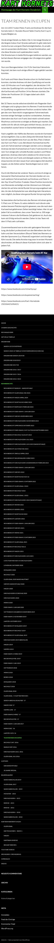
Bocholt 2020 (9, 575)
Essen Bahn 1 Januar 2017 (14, 724)
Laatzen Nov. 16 (10, 733)
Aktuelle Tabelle (8, 337)
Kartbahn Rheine (11, 840)
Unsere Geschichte (9, 328)
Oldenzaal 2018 (10, 691)
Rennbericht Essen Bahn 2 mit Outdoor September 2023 (26, 430)
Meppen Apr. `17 (10, 710)
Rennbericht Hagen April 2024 (16, 398)
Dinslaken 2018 (10, 682)
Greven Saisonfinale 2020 (14, 584)
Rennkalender (7, 332)
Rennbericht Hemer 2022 (14, 505)
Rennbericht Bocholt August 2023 (18, 435)
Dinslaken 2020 (10, 570)
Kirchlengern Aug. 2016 (13, 752)
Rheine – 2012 (9, 808)
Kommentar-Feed (8, 924)
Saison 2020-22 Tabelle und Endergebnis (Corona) (24, 351)
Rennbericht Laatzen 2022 (14, 519)
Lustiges (4, 761)
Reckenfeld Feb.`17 (11, 719)
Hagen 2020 (8, 589)
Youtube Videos (7, 850)
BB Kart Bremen (10, 845)
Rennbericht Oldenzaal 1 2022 (16, 495)
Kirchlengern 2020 (11, 598)
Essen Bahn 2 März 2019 (13, 654)
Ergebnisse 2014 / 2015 (12, 379)
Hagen (6, 836)
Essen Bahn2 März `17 (12, 714)
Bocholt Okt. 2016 (11, 742)
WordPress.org (7, 928)
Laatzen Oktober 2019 (12, 621)
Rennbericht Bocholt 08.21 (15, 547)
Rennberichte (7, 384)
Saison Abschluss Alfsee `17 (15, 700)
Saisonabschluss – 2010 (13, 817)
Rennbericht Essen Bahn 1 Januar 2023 (19, 467)
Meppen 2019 (9, 649)
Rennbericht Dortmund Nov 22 (16, 477)
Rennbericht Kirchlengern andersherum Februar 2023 (26, 463)
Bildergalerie (7, 775)
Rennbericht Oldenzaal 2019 (15, 635)
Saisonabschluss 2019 (12, 780)
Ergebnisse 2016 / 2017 (12, 370)
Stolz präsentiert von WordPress (19, 940)
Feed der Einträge (8, 919)
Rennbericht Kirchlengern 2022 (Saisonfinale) (23, 500)
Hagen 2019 (8, 645)
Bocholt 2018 (9, 686)
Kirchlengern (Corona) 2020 (15, 593)
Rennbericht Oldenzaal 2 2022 (16, 486)
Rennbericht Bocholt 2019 (14, 631)
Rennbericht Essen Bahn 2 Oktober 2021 (20, 537)
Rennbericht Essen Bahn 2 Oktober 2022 (20, 481)
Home (3, 323)
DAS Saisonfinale (10, 766)
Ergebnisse (5, 342)
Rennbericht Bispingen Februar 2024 (18, 407)
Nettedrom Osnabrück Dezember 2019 (19, 612)
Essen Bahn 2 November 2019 (15, 617)
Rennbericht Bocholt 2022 (14, 491)
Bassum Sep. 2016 (10, 747)
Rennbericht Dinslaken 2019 (15, 626)
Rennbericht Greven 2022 (14, 472)
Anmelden (5, 915)
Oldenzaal (8, 826)
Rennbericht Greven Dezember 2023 (18, 416)
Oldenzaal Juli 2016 (12, 756)
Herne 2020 (8, 603)
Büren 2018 (8, 677)
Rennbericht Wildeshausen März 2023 (19, 458)
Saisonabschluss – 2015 (13, 789)
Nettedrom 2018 (10, 668)
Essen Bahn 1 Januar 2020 (14, 607)
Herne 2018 (8, 672)
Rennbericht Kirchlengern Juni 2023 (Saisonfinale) (24, 444)
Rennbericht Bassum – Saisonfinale (18, 388)
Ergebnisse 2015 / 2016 (12, 374)
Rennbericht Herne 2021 (13, 533)
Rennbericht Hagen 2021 (14, 551)
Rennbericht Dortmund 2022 (15, 514)
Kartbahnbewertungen (11, 822)
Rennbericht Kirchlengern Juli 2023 (18, 439)
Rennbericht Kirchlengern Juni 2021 (19, 556)
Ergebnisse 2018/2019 (12, 360)
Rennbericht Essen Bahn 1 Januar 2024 (19, 411)
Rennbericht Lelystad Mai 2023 (16, 449)
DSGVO (4, 864)
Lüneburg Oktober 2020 (13, 565)
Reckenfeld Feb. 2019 (12, 658)
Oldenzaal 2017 (10, 784)
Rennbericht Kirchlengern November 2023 (21, 421)
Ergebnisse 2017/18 (11, 365)
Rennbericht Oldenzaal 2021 (15, 542)
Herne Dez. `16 (9, 728)
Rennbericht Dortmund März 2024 (18, 402)
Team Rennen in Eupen (13, 738)
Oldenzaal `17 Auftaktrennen (16, 696)
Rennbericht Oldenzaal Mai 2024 (17, 393)
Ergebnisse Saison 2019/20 (14, 356)
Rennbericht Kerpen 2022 (14, 509)
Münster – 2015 (10, 794)
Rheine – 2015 (9, 803)
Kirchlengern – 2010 (12, 812)
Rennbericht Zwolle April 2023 (16, 453)
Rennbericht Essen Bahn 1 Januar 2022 (19, 523)
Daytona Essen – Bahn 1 (13, 831)
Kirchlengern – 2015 (12, 798)
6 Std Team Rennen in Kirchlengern (18, 561)
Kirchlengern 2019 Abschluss (16, 640)
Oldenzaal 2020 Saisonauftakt (16, 579)
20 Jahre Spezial (10, 770)
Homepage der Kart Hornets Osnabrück (21, 9)
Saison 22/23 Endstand (13, 346)
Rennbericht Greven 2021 (14, 528)
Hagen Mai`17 (9, 705)
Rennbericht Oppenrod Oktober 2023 (19, 425)
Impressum (5, 859)
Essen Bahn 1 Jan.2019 (12, 663)
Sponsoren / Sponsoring (11, 854)
